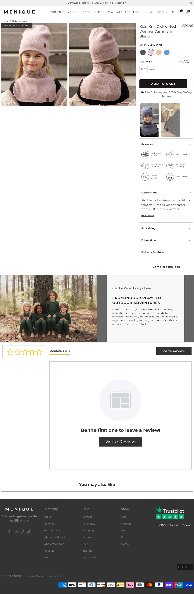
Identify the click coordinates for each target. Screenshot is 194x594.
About (47, 516)
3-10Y (144, 69)
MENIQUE (16, 576)
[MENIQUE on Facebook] (9, 531)
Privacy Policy (55, 576)
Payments (88, 523)
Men (124, 530)
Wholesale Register (55, 537)
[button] (57, 11)
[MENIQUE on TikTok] (29, 531)
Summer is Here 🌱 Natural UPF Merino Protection (97, 2)
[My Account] (173, 12)
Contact (87, 516)
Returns (87, 537)
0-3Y (153, 69)
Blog (46, 557)
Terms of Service (35, 576)
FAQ (85, 543)
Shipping (88, 530)
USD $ (160, 12)
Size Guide (89, 557)
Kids (123, 537)
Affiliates (49, 550)
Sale (123, 516)
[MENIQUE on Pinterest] (22, 531)
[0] (179, 12)
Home (125, 543)
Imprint (87, 550)
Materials (49, 523)
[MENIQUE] (19, 12)
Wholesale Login (54, 543)
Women (126, 523)
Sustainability (52, 530)
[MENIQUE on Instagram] (16, 531)
